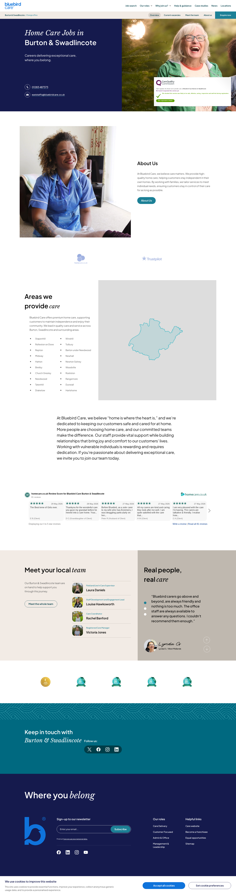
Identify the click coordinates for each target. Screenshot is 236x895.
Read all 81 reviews (197, 524)
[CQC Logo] (165, 85)
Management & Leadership (161, 845)
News (214, 5)
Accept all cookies (164, 885)
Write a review (179, 524)
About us (208, 15)
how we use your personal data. (75, 839)
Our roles (144, 5)
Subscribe (120, 829)
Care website (192, 826)
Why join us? (161, 5)
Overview (154, 15)
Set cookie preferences (210, 885)
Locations (226, 5)
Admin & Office (161, 837)
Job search (131, 5)
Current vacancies (172, 15)
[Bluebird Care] (13, 8)
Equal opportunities (195, 837)
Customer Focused (163, 831)
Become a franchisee (196, 831)
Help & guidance (182, 5)
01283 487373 (40, 87)
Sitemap (189, 843)
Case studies (201, 5)
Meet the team (192, 15)
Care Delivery (160, 826)
